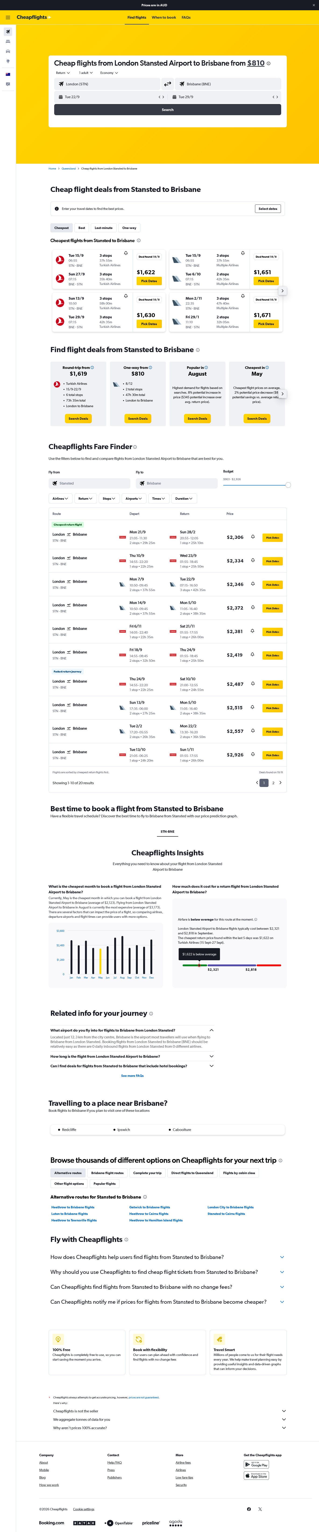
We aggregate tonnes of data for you (81, 1419)
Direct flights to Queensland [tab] (192, 1173)
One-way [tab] (129, 228)
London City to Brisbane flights (231, 1207)
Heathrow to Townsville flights (74, 1220)
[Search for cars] (8, 51)
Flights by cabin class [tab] (239, 1173)
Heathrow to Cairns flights (148, 1214)
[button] (314, 5)
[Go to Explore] (8, 61)
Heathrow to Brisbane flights (72, 1207)
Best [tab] (81, 228)
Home (52, 168)
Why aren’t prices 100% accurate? (80, 1428)
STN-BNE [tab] (167, 831)
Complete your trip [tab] (147, 1173)
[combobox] (63, 72)
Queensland (69, 168)
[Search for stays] (8, 41)
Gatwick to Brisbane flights (149, 1207)
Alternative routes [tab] (68, 1173)
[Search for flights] (8, 31)
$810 (256, 63)
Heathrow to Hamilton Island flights (156, 1220)
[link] (78, 418)
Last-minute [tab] (104, 228)
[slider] (288, 485)
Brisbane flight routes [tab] (107, 1173)
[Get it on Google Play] (256, 1464)
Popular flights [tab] (105, 1183)
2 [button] (273, 783)
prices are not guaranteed (144, 1397)
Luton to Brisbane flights (69, 1214)
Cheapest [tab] (61, 228)
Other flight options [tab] (69, 1183)
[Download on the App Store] (256, 1475)
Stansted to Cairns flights (226, 1214)
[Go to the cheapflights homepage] (34, 17)
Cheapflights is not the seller (75, 1411)
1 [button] (264, 783)
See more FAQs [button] (132, 1076)
